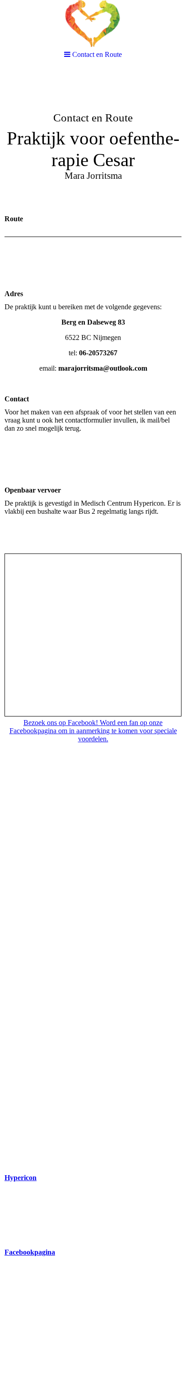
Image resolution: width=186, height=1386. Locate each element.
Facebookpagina (30, 1252)
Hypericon (21, 1177)
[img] (93, 23)
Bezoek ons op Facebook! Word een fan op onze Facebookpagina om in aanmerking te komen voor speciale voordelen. (93, 731)
